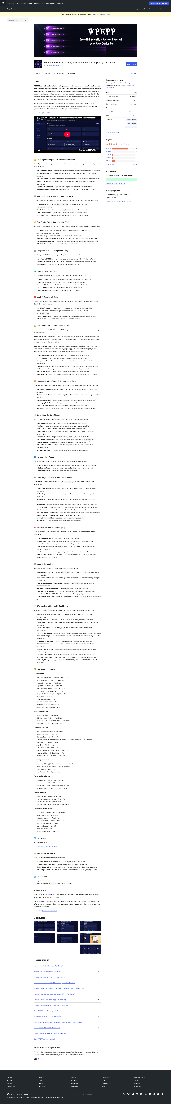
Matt (136, 1080)
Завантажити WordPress (159, 3)
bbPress (137, 1083)
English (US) (133, 115)
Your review (110, 164)
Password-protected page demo (47, 846)
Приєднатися (106, 1077)
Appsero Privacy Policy (49, 911)
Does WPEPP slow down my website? (46, 1011)
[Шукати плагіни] (26, 20)
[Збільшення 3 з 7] (76, 923)
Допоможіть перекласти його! (101, 14)
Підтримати (106, 1083)
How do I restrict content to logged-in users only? (50, 1000)
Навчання (73, 1077)
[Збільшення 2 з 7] (53, 935)
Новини (9, 1080)
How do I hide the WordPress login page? (47, 971)
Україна (26, 1094)
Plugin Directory (12, 9)
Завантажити (131, 64)
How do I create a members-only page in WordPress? (51, 1005)
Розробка (71, 73)
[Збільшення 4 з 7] (76, 936)
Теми (40, 1080)
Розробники (74, 1083)
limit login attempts (131, 119)
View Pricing (47, 113)
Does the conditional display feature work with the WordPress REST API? (58, 1022)
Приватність (11, 1086)
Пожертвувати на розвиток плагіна (118, 201)
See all (135, 164)
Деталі (38, 73)
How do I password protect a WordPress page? (49, 977)
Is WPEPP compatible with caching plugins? (48, 1016)
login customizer (132, 123)
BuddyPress (138, 1086)
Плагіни (41, 1083)
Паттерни (42, 1086)
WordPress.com (139, 1077)
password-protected (130, 127)
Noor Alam (55, 65)
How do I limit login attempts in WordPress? (48, 966)
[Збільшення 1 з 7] (53, 923)
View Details (38, 113)
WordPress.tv (75, 1086)
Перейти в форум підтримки (115, 184)
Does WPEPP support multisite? (44, 1039)
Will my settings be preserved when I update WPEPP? (51, 1033)
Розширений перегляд (113, 132)
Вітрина (41, 1077)
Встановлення (59, 73)
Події (103, 1080)
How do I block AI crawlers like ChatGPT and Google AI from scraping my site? (60, 988)
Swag (104, 1086)
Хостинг (9, 1083)
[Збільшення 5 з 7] (98, 923)
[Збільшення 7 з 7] (98, 947)
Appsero (48, 894)
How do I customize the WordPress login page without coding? (54, 983)
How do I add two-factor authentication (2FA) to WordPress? (54, 994)
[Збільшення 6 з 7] (98, 935)
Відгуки (47, 73)
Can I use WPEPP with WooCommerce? (47, 1028)
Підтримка (133, 73)
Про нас (9, 1077)
